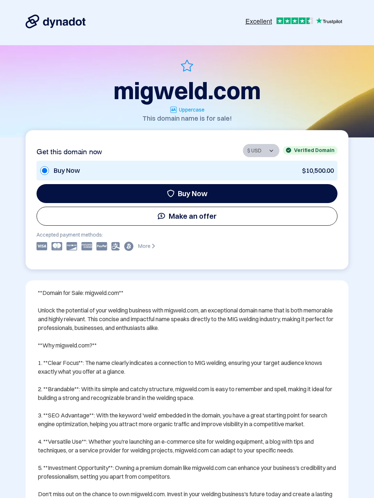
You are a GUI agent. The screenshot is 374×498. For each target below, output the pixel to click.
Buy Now (192, 193)
